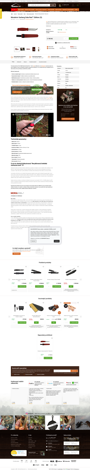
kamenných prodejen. (27, 251)
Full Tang (67, 79)
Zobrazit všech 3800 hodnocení (56, 385)
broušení (47, 98)
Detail (71, 286)
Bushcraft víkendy (31, 442)
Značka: (73, 46)
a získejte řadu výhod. (63, 42)
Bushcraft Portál (42, 1)
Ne (65, 87)
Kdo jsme (30, 437)
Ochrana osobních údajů (15, 445)
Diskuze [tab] (25, 61)
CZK (65, 1)
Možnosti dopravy (62, 32)
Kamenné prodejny (35, 1)
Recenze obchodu (31, 445)
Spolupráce (29, 1)
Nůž (47, 21)
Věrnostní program (54, 1)
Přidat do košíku (74, 38)
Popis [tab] (13, 61)
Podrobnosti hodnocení (29, 19)
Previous (9, 279)
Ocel (66, 83)
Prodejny (30, 439)
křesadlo (50, 97)
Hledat (53, 5)
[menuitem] (14, 9)
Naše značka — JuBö (32, 441)
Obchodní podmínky (14, 442)
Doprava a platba (14, 437)
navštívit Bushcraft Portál (67, 118)
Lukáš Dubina (60, 469)
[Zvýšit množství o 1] (67, 38)
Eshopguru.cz (77, 469)
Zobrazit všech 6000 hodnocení (38, 385)
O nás (13, 1)
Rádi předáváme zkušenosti (20, 56)
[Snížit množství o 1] (64, 38)
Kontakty (30, 447)
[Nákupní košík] (76, 5)
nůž (34, 65)
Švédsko (66, 85)
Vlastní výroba (17, 1)
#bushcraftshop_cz (61, 413)
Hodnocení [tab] (19, 61)
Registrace (76, 1)
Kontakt (49, 1)
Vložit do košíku (23, 286)
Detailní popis (48, 25)
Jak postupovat (16, 253)
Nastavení (33, 241)
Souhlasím (57, 241)
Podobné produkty (32, 61)
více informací (71, 449)
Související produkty (42, 61)
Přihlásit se (74, 370)
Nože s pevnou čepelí (69, 68)
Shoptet (68, 469)
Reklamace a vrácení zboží (16, 444)
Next (81, 279)
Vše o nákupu (23, 1)
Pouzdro (66, 81)
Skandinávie (71, 85)
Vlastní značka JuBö (73, 56)
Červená (66, 76)
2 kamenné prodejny (55, 56)
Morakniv (43, 65)
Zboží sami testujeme (36, 56)
